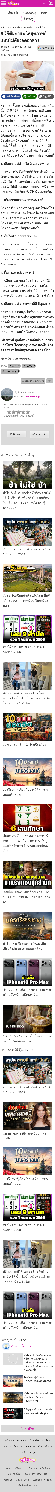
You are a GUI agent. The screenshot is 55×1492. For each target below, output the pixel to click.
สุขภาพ (28, 366)
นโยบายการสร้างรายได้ (36, 1474)
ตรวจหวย (22, 1440)
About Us (8, 1480)
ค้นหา (43, 13)
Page (33, 1452)
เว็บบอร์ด (13, 13)
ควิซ (40, 1446)
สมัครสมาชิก (39, 434)
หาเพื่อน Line (16, 1446)
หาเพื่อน (46, 1440)
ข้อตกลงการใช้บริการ (14, 1468)
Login (16, 433)
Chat (4, 1446)
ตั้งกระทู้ (28, 18)
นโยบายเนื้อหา (15, 1474)
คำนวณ (49, 1446)
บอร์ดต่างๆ (29, 13)
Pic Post (30, 1446)
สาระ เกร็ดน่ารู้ (20, 1346)
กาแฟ (13, 366)
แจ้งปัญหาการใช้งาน (42, 1480)
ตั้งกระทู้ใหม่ (27, 1428)
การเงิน (23, 1452)
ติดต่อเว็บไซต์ (22, 1480)
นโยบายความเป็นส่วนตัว (39, 1468)
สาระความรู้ (9, 371)
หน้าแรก (5, 27)
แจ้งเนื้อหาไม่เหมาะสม (27, 1485)
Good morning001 (19, 55)
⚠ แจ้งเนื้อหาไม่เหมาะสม (33, 381)
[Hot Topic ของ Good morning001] (7, 400)
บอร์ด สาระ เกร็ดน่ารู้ (33, 27)
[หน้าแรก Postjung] (13, 3)
